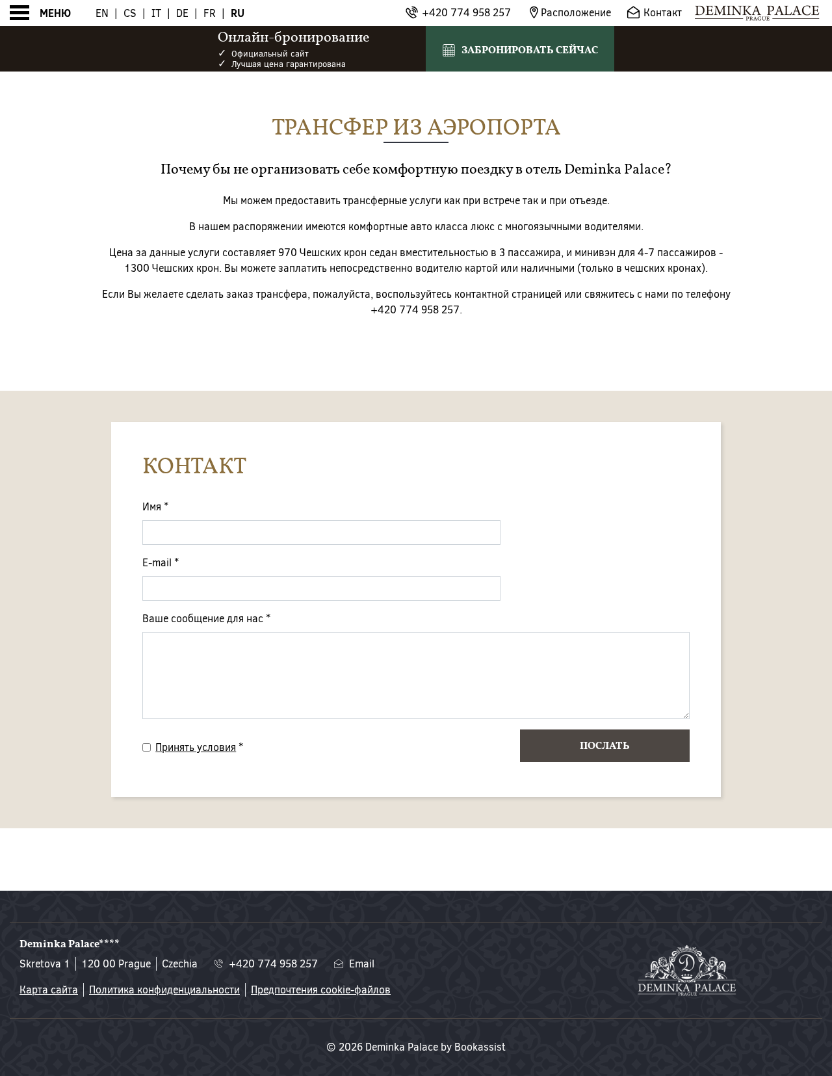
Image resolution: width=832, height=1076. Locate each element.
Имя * (155, 507)
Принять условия (195, 747)
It (156, 13)
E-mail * (160, 563)
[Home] (757, 13)
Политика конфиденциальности (164, 990)
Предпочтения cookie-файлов (321, 990)
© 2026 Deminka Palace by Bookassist (416, 1047)
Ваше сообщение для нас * (206, 618)
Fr (209, 13)
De (182, 13)
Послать (605, 746)
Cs (130, 13)
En (102, 13)
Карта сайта (49, 990)
